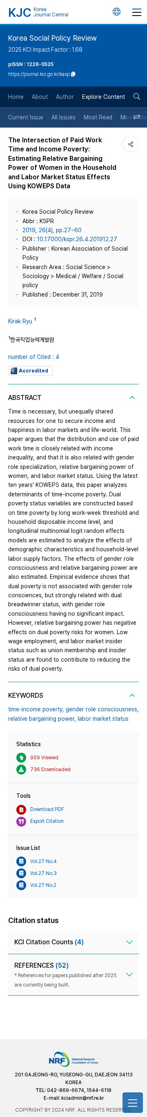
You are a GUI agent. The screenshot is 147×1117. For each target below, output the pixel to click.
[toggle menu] (137, 12)
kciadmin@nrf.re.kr (82, 1098)
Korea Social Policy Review (52, 38)
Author (65, 97)
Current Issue (25, 117)
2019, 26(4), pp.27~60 (52, 230)
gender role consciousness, (102, 709)
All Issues (63, 117)
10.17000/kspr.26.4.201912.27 (77, 239)
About (40, 97)
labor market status (103, 718)
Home (16, 97)
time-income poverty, (36, 709)
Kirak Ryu (20, 321)
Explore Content (103, 97)
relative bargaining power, (42, 718)
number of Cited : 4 (33, 357)
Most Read (98, 117)
